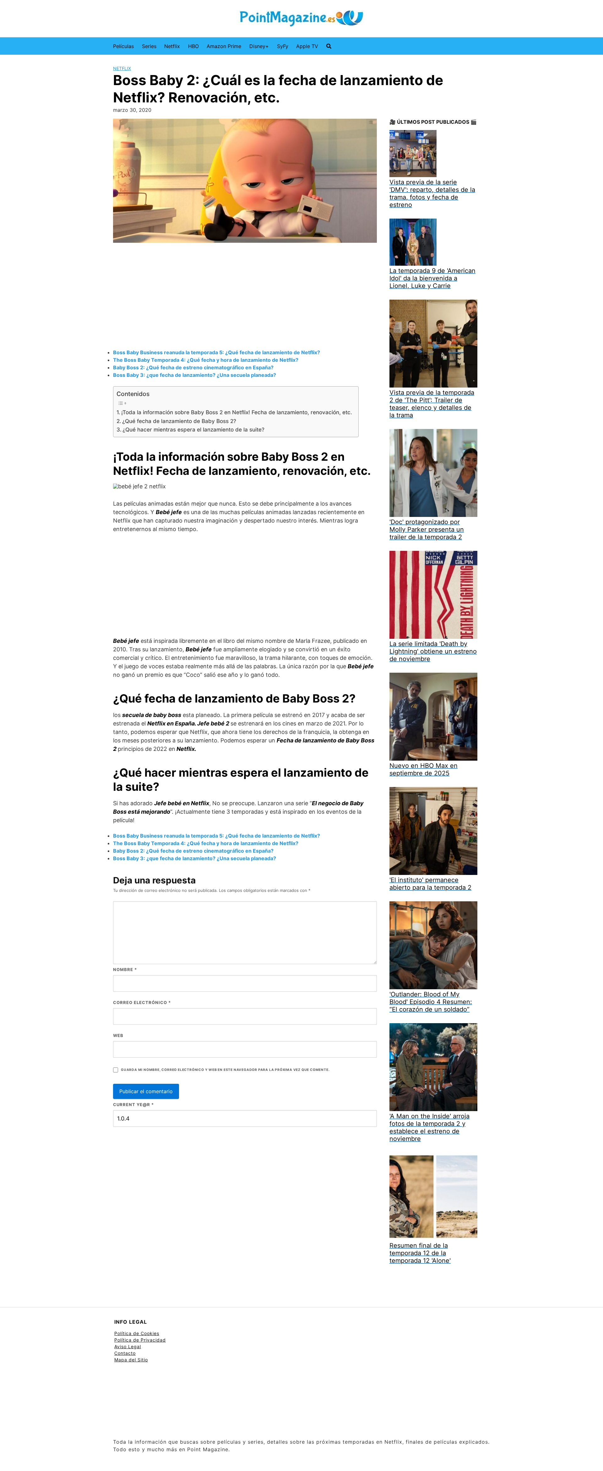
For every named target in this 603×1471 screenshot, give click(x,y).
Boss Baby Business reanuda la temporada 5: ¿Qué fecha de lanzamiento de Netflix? (216, 352)
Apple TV (307, 46)
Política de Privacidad (140, 1340)
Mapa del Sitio (131, 1359)
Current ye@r (133, 1104)
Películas (123, 46)
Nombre (125, 969)
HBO (193, 46)
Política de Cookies (136, 1333)
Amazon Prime (224, 46)
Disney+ (259, 46)
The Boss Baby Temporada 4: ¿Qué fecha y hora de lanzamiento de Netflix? (205, 360)
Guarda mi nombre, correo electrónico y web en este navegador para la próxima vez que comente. (225, 1070)
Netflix (172, 46)
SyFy (282, 46)
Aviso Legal (127, 1346)
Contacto (125, 1353)
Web (118, 1035)
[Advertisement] (245, 297)
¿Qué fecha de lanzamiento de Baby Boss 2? (179, 421)
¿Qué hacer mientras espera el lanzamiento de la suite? (193, 429)
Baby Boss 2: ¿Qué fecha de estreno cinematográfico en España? (193, 367)
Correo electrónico (142, 1002)
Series (149, 46)
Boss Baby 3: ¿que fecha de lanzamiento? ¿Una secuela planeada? (194, 375)
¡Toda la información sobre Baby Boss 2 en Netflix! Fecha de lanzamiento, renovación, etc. (236, 412)
